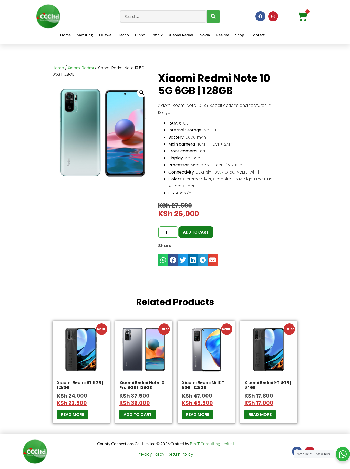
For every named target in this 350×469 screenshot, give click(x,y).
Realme (222, 34)
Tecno (124, 34)
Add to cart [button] (137, 414)
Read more (72, 414)
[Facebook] (260, 16)
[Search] (213, 16)
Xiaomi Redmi (181, 34)
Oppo (140, 34)
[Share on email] (213, 260)
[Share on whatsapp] (163, 260)
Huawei (105, 34)
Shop (239, 34)
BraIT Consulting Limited (212, 443)
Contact (257, 34)
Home (65, 34)
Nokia (204, 34)
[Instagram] (273, 16)
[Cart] (302, 16)
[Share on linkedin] (193, 260)
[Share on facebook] (173, 260)
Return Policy (180, 454)
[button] (141, 92)
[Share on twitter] (183, 260)
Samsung (85, 34)
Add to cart (196, 232)
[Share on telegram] (203, 260)
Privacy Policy (151, 454)
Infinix (157, 34)
